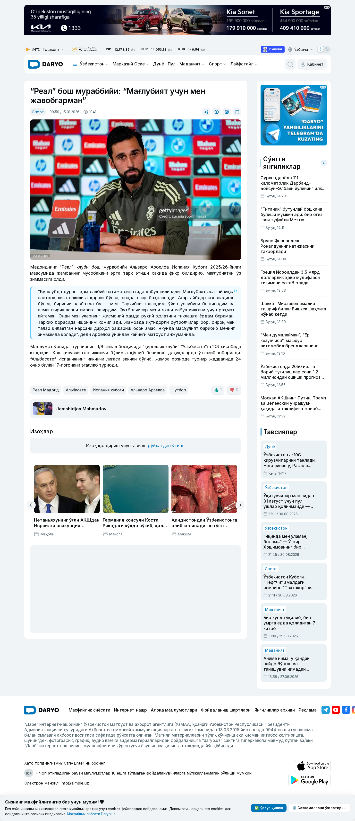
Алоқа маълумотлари (174, 710)
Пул (172, 64)
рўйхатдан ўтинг (166, 445)
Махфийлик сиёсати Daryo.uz (91, 814)
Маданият (190, 64)
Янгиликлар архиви (274, 710)
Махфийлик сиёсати (89, 710)
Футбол (178, 390)
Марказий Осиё (129, 64)
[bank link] (84, 49)
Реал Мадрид (46, 390)
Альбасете (76, 390)
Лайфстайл (242, 64)
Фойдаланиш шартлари (226, 710)
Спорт (215, 64)
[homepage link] (45, 64)
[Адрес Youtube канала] (336, 710)
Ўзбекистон (92, 64)
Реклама (308, 710)
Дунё (158, 64)
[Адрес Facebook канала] (346, 710)
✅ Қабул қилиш (268, 808)
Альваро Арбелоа (148, 390)
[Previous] (31, 505)
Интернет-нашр (130, 710)
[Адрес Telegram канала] (325, 710)
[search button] (290, 64)
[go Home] (41, 710)
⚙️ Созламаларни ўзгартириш (319, 808)
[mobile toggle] (75, 64)
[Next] (240, 505)
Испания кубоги (108, 390)
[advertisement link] (273, 49)
